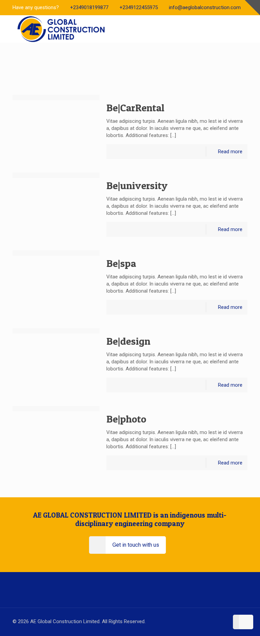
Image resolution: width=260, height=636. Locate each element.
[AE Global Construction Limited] (61, 28)
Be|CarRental (135, 107)
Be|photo (126, 419)
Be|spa (121, 263)
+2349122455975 (139, 7)
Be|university (137, 185)
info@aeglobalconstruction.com (205, 7)
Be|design (128, 341)
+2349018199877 (89, 7)
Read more (230, 152)
